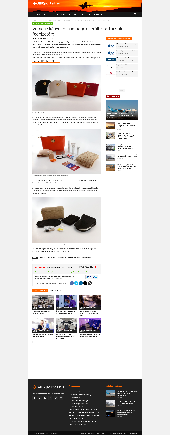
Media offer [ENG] (102, 433)
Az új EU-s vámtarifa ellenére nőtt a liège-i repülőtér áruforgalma (125, 146)
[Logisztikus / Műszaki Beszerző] (111, 67)
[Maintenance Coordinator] (111, 60)
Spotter (86, 14)
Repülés (73, 14)
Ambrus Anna (41, 39)
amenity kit (42, 257)
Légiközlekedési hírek (76, 392)
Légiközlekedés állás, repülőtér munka (119, 38)
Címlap (34, 20)
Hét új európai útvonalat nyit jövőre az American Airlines (127, 156)
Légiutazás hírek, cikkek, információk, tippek (83, 409)
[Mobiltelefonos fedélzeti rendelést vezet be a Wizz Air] (43, 325)
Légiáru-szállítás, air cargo (79, 401)
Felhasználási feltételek (115, 433)
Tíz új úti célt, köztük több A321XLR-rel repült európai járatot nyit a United (127, 166)
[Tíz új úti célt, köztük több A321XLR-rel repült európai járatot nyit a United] (110, 167)
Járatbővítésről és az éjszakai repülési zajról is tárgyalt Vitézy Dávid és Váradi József (126, 136)
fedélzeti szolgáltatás (74, 257)
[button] (135, 14)
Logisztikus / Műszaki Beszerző (126, 65)
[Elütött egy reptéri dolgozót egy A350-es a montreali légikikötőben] (122, 110)
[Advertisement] (85, 365)
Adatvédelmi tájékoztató (131, 433)
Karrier (98, 14)
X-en (88, 272)
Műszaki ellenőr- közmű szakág (126, 44)
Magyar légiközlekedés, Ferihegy (81, 395)
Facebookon (66, 272)
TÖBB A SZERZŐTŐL (56, 291)
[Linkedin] (45, 398)
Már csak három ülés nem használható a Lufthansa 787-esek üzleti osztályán (66, 336)
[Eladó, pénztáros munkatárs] (111, 74)
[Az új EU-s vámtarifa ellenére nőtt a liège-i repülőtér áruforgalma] (110, 147)
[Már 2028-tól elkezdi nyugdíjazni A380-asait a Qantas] (110, 125)
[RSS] (50, 398)
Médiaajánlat (92, 433)
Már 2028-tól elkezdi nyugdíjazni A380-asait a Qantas (126, 125)
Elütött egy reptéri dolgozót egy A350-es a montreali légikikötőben (120, 114)
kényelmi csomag (86, 257)
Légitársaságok (76, 398)
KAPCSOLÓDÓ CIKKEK (40, 291)
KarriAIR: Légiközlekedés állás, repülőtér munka (84, 412)
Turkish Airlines (37, 260)
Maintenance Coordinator (124, 58)
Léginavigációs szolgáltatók (80, 406)
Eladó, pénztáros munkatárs (125, 72)
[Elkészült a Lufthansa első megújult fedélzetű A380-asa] (43, 302)
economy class (62, 257)
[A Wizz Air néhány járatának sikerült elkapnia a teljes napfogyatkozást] (110, 413)
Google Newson (54, 272)
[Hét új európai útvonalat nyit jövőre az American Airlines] (110, 157)
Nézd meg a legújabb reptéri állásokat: (60, 267)
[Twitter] (56, 398)
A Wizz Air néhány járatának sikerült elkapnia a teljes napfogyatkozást (126, 412)
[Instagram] (40, 398)
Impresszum (83, 433)
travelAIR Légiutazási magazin (46, 20)
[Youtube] (61, 398)
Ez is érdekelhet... (113, 96)
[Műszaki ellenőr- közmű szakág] (111, 46)
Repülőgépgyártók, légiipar (79, 404)
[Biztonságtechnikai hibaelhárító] (111, 53)
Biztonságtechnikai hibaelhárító (126, 51)
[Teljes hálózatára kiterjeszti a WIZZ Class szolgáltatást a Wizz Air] (90, 325)
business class (51, 257)
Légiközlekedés (41, 14)
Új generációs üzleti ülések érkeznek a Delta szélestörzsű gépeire (88, 313)
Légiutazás (59, 14)
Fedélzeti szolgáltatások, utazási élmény (68, 20)
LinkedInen (77, 272)
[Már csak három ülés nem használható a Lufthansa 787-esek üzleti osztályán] (66, 325)
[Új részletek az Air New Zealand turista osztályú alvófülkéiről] (66, 302)
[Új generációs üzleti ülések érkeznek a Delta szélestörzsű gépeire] (90, 302)
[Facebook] (34, 398)
